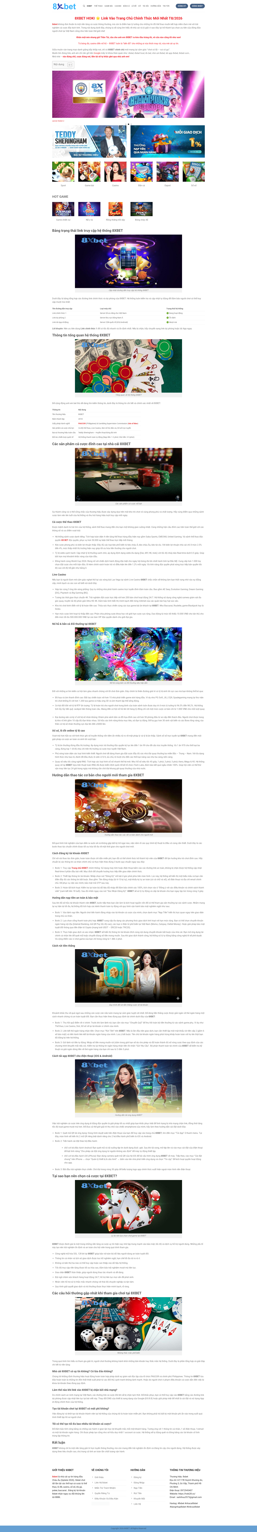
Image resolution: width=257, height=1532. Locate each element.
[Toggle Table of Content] (68, 65)
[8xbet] (65, 6)
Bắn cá (126, 6)
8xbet (89, 6)
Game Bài (109, 6)
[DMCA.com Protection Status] (100, 1503)
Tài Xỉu (146, 6)
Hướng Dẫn (156, 6)
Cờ (139, 6)
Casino (118, 6)
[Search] (84, 6)
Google (97, 53)
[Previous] (58, 90)
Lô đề (134, 6)
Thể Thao (98, 6)
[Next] (198, 90)
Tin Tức (166, 6)
